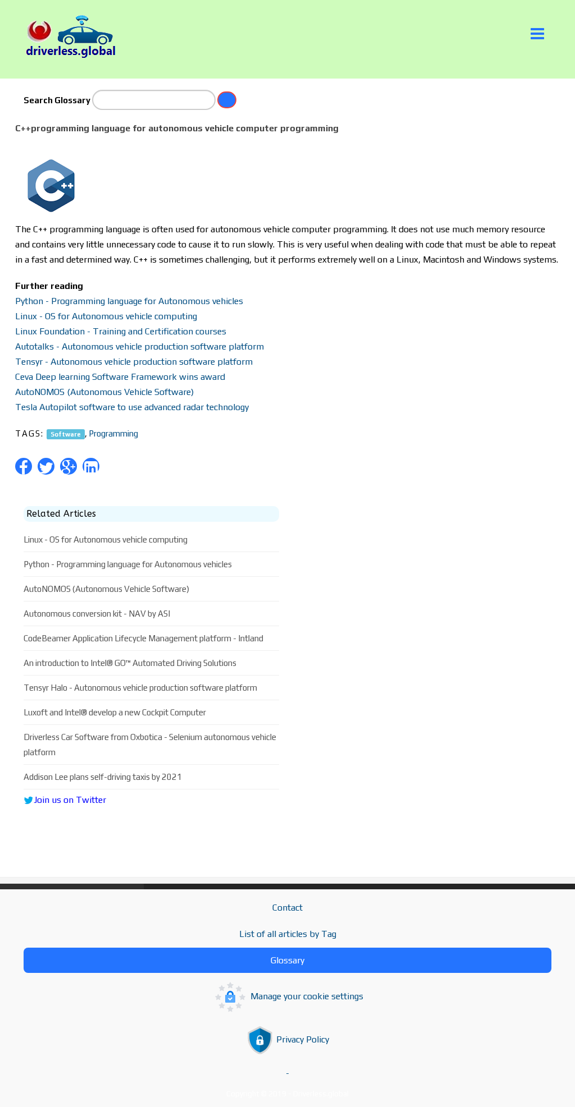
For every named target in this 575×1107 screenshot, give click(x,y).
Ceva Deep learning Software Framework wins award (120, 376)
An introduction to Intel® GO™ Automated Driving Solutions (130, 663)
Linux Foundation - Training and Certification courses (120, 331)
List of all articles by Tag (287, 934)
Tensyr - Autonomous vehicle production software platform (134, 361)
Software (66, 434)
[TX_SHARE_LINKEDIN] (91, 466)
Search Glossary (57, 100)
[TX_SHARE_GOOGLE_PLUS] (68, 466)
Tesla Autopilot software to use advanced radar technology (132, 407)
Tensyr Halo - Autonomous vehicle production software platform (140, 687)
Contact (287, 907)
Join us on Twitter (70, 799)
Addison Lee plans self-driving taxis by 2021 (103, 777)
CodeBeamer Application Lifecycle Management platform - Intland (143, 638)
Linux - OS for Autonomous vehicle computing (106, 316)
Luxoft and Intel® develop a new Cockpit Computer (115, 712)
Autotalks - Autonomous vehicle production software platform (139, 346)
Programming (113, 433)
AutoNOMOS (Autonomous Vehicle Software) (104, 392)
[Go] (226, 99)
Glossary (287, 960)
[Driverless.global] (74, 36)
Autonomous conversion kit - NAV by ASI (97, 613)
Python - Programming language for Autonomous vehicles (129, 301)
